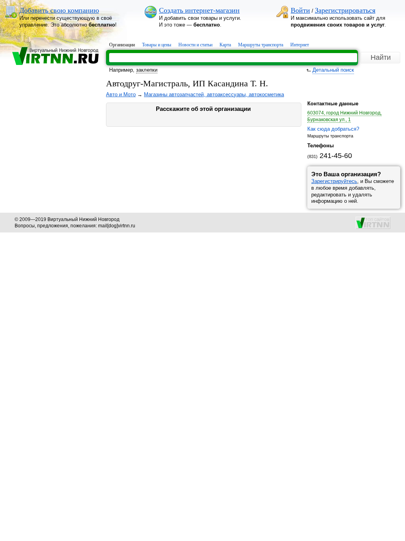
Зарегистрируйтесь (334, 181)
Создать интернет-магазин (199, 10)
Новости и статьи (195, 45)
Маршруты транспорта (260, 45)
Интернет (299, 45)
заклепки (146, 70)
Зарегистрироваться (345, 10)
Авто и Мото (121, 94)
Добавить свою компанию (59, 10)
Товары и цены (156, 45)
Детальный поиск (333, 70)
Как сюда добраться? (333, 129)
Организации (122, 45)
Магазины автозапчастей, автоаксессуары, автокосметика (214, 94)
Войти (300, 10)
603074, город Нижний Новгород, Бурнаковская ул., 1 (344, 116)
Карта (225, 45)
